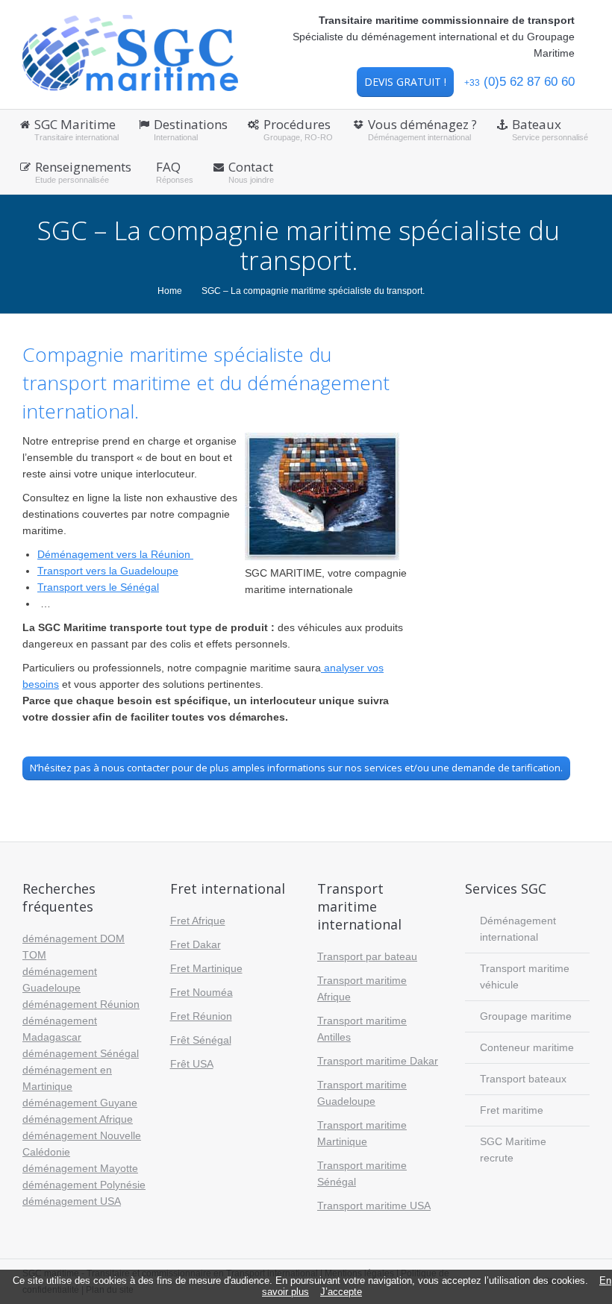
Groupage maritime (526, 1016)
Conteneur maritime (527, 1047)
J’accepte (341, 1292)
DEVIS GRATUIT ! (405, 82)
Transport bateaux (523, 1079)
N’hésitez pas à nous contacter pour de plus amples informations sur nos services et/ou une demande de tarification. (296, 767)
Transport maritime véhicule (524, 976)
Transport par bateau (367, 956)
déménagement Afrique (77, 1119)
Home (169, 291)
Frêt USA (191, 1064)
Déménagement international (518, 929)
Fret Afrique (197, 921)
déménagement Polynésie (84, 1185)
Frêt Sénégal (200, 1040)
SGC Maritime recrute (513, 1149)
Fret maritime (511, 1110)
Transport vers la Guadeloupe (107, 571)
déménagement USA (71, 1201)
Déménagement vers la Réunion (115, 554)
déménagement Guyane (79, 1103)
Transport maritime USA (374, 1205)
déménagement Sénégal (80, 1053)
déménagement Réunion (81, 1004)
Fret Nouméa (201, 992)
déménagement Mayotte (80, 1168)
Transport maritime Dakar (377, 1061)
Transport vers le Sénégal (98, 587)
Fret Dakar (195, 944)
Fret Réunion (201, 1016)
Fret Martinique (206, 968)
